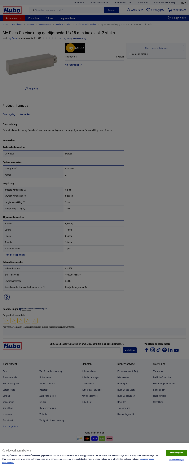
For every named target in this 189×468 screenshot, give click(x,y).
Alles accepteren (176, 452)
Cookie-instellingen (176, 459)
